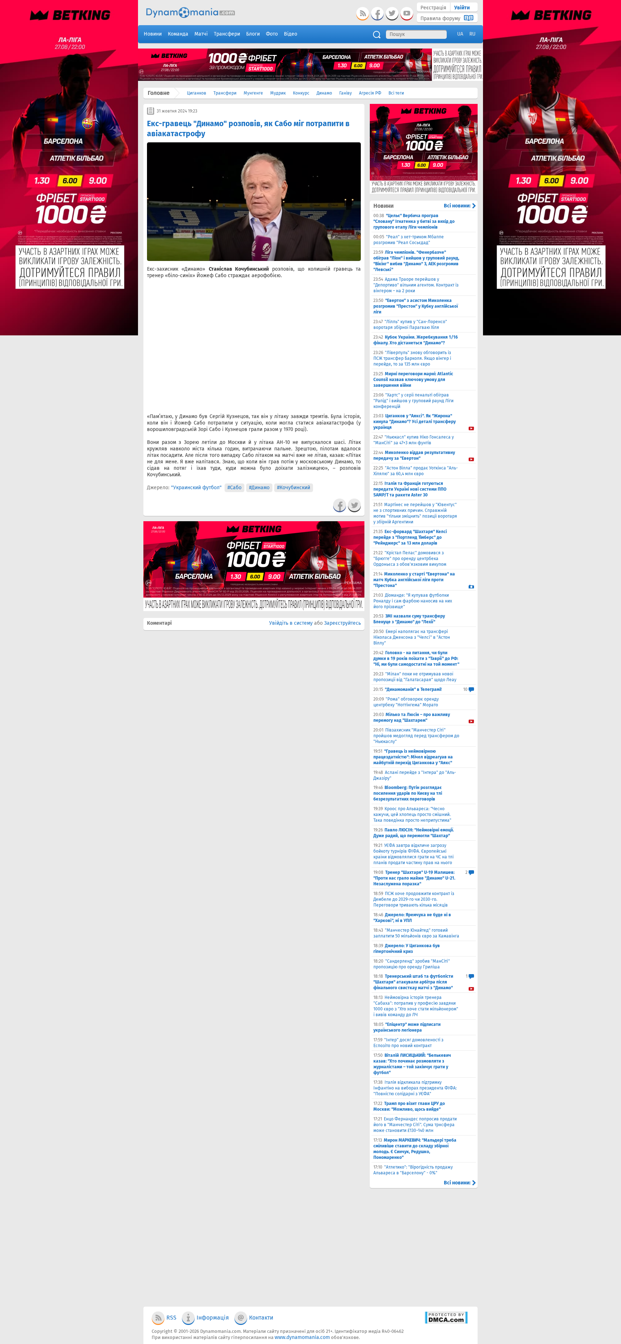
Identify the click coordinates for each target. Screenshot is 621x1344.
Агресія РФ (370, 93)
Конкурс (301, 93)
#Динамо (259, 488)
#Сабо (234, 488)
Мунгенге (253, 93)
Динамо (324, 93)
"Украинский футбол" (196, 488)
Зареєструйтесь (342, 623)
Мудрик (278, 93)
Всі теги (396, 93)
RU (472, 34)
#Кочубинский (293, 488)
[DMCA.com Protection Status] (446, 1322)
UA (460, 34)
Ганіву (345, 93)
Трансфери (224, 93)
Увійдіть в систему (291, 623)
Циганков (196, 93)
